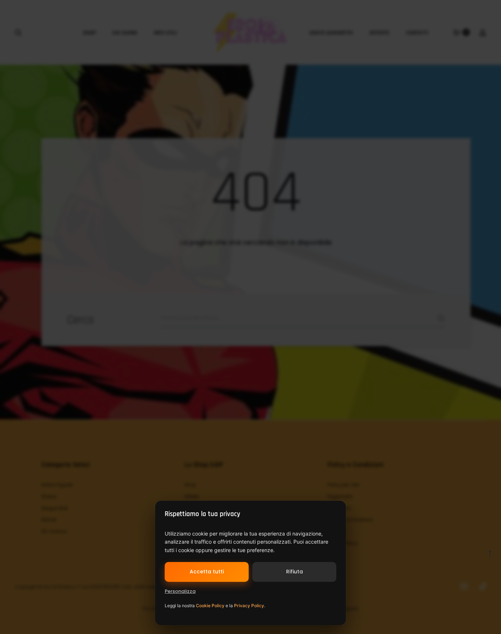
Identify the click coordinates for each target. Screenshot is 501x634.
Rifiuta (294, 571)
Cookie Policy (210, 605)
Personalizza (180, 591)
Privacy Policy (249, 605)
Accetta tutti (207, 571)
